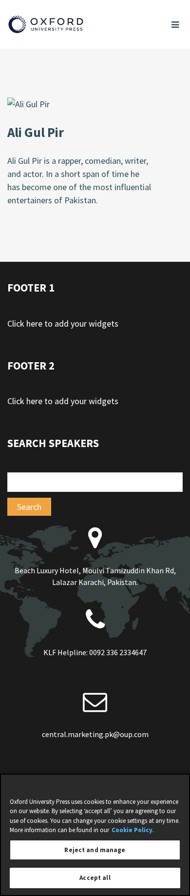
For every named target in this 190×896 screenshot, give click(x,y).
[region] (95, 835)
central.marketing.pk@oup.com (95, 734)
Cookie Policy (132, 830)
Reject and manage (94, 850)
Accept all (94, 878)
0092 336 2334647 (118, 652)
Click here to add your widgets (62, 323)
